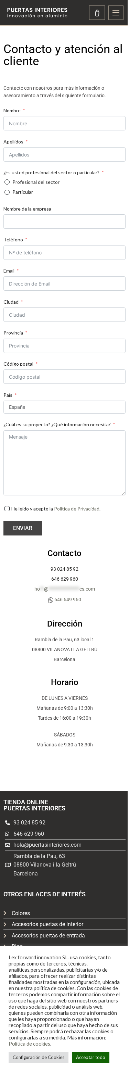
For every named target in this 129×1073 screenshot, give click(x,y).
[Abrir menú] (115, 12)
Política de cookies (29, 1044)
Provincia (13, 333)
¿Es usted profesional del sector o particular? (51, 172)
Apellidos (13, 141)
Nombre (12, 110)
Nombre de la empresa (27, 209)
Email (8, 271)
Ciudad (11, 302)
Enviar (22, 528)
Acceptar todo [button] (90, 1057)
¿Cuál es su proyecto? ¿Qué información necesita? (57, 424)
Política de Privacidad (76, 509)
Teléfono (13, 239)
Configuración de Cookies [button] (38, 1057)
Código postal (18, 364)
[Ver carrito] (97, 12)
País (7, 395)
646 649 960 (67, 599)
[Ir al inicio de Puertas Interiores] (37, 13)
